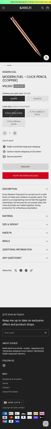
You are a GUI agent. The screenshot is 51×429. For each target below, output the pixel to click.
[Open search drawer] (42, 7)
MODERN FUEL (9, 72)
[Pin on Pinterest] (26, 270)
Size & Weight (10, 224)
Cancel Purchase (10, 392)
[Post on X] (15, 270)
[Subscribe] (45, 333)
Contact (6, 387)
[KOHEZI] (25, 8)
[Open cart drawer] (47, 7)
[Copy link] (31, 270)
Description (9, 189)
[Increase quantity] (15, 133)
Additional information (17, 249)
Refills (6, 241)
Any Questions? (12, 258)
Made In (7, 232)
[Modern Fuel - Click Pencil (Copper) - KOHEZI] (25, 36)
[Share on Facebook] (21, 270)
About (5, 383)
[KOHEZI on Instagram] (3, 365)
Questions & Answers (12, 379)
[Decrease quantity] (4, 133)
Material (7, 216)
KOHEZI (21, 408)
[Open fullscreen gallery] (46, 57)
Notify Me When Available (25, 176)
